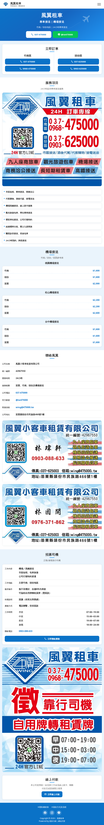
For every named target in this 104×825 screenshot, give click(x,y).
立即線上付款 (54, 794)
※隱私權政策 (43, 807)
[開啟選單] (99, 4)
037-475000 (40, 34)
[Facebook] (45, 812)
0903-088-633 (25, 631)
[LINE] (58, 812)
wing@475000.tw (25, 407)
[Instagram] (52, 812)
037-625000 (80, 61)
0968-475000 (29, 68)
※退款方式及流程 (58, 807)
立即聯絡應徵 (54, 638)
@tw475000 (67, 34)
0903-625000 (80, 68)
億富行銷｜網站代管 (57, 821)
